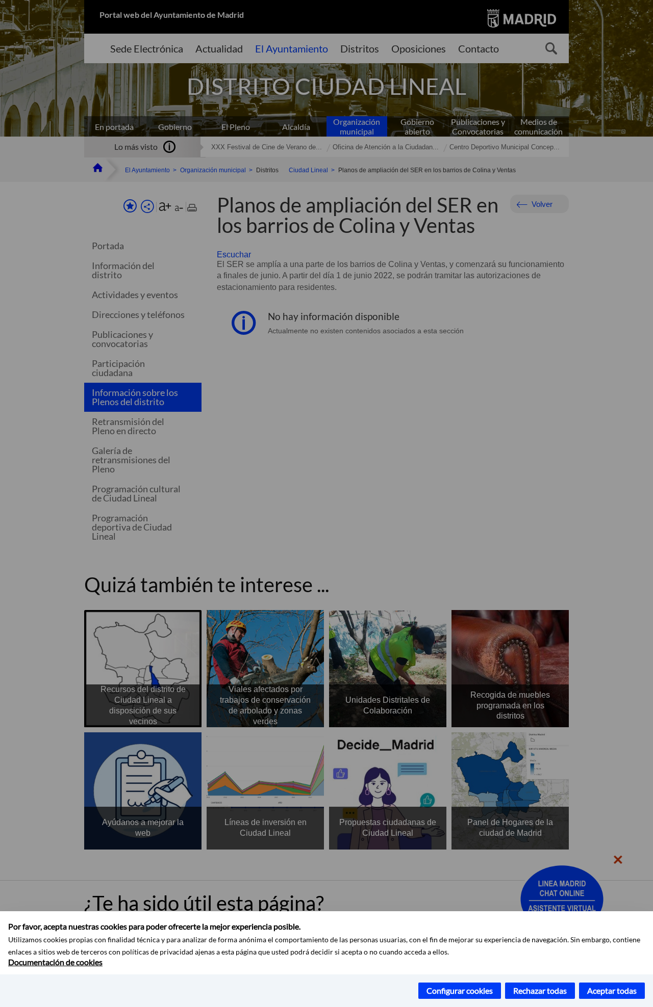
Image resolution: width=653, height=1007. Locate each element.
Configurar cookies (459, 990)
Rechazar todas (540, 990)
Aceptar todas (612, 990)
